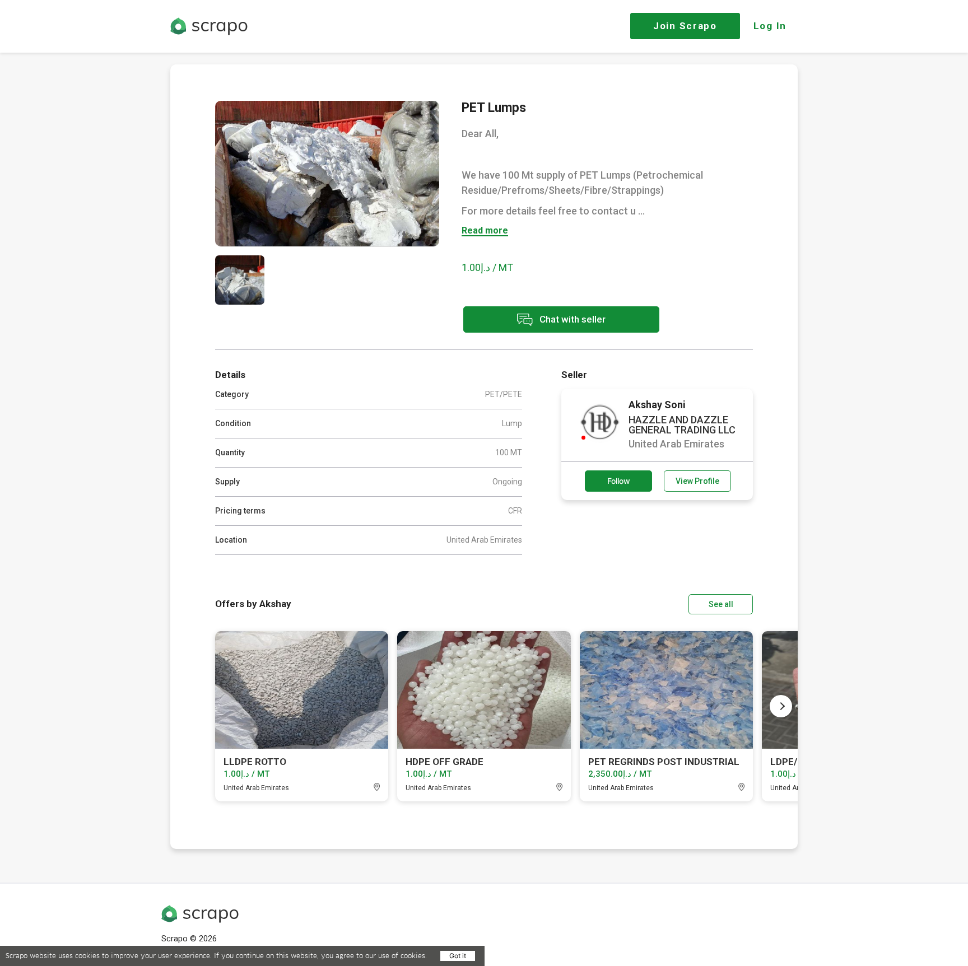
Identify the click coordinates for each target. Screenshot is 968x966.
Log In (770, 25)
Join (685, 25)
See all (721, 604)
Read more (485, 231)
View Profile (697, 481)
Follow (618, 481)
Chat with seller (571, 318)
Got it (457, 955)
